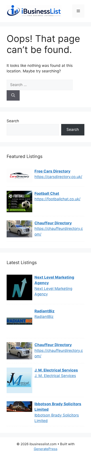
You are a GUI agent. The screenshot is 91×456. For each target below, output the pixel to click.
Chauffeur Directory (53, 223)
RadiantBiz (44, 311)
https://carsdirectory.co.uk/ (58, 177)
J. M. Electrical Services (56, 370)
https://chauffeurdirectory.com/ (58, 231)
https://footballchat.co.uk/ (57, 199)
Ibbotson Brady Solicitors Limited (57, 407)
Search (13, 121)
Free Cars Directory (52, 171)
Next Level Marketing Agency (54, 280)
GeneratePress (45, 449)
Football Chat (46, 193)
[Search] (13, 95)
